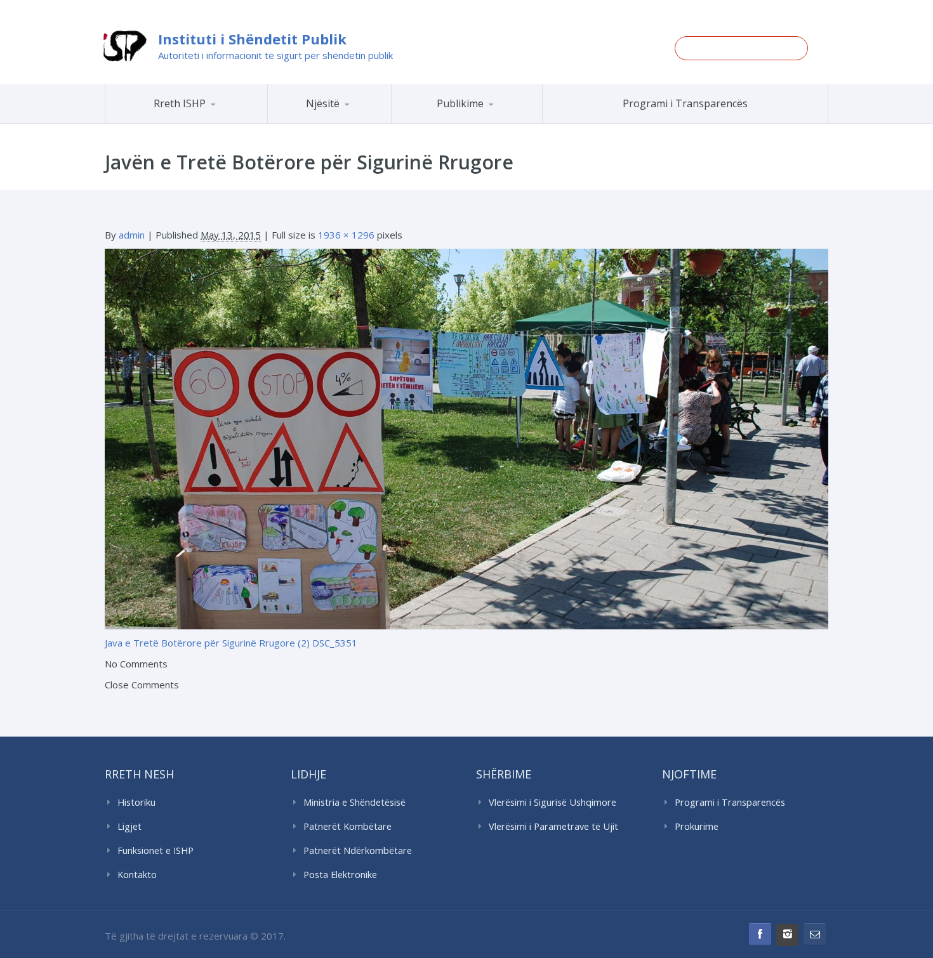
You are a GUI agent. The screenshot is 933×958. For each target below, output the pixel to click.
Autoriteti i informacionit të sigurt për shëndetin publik (275, 55)
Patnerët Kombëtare (347, 826)
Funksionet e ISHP (155, 850)
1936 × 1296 (346, 234)
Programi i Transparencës (685, 103)
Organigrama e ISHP (367, 123)
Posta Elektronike (340, 875)
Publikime (460, 103)
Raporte (491, 123)
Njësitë (323, 103)
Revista (489, 121)
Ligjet (129, 826)
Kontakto (137, 875)
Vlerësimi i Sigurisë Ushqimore (552, 802)
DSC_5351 (334, 642)
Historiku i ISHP (203, 121)
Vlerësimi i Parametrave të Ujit (553, 826)
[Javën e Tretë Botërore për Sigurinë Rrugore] (466, 437)
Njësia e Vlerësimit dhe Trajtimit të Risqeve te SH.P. (357, 118)
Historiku (136, 802)
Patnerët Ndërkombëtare (357, 850)
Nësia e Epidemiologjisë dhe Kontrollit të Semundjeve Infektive (364, 121)
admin (132, 234)
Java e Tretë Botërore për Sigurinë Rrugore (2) (207, 642)
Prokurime (696, 826)
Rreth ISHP (180, 103)
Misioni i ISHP (204, 123)
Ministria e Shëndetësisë (354, 802)
